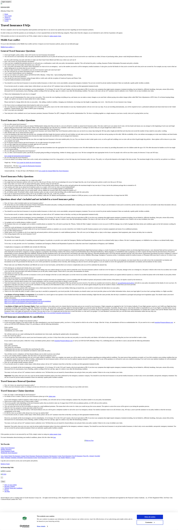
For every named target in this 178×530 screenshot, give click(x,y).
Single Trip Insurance (14, 456)
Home (6, 14)
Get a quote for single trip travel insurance (29, 162)
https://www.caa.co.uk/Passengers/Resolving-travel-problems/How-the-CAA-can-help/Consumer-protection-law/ (37, 313)
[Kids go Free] (89, 440)
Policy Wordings (5, 457)
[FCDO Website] (3, 474)
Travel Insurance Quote (7, 451)
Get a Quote (8, 16)
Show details (41, 526)
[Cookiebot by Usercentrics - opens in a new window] (25, 526)
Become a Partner (9, 486)
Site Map (7, 491)
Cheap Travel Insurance (8, 448)
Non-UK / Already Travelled (91, 456)
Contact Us (7, 19)
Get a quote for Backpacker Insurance (30, 166)
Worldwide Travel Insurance (9, 453)
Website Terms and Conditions (13, 488)
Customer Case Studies (58, 457)
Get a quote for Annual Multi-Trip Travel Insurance (54, 171)
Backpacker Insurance (42, 456)
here (54, 437)
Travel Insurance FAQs (44, 457)
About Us (7, 17)
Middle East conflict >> (8, 47)
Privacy (6, 490)
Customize (148, 522)
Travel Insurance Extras (30, 457)
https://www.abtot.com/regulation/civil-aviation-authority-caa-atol (23, 303)
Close (3, 481)
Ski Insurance (53, 456)
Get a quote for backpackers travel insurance (17, 156)
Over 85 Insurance (77, 456)
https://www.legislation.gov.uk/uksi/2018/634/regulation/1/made (23, 299)
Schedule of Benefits (17, 457)
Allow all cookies (149, 517)
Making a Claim (70, 457)
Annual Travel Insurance (28, 456)
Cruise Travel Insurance (64, 456)
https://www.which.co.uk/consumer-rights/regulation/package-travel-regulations (27, 301)
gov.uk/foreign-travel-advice (126, 283)
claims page (51, 396)
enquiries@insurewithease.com (164, 322)
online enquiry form (55, 36)
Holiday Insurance (6, 449)
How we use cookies (10, 485)
